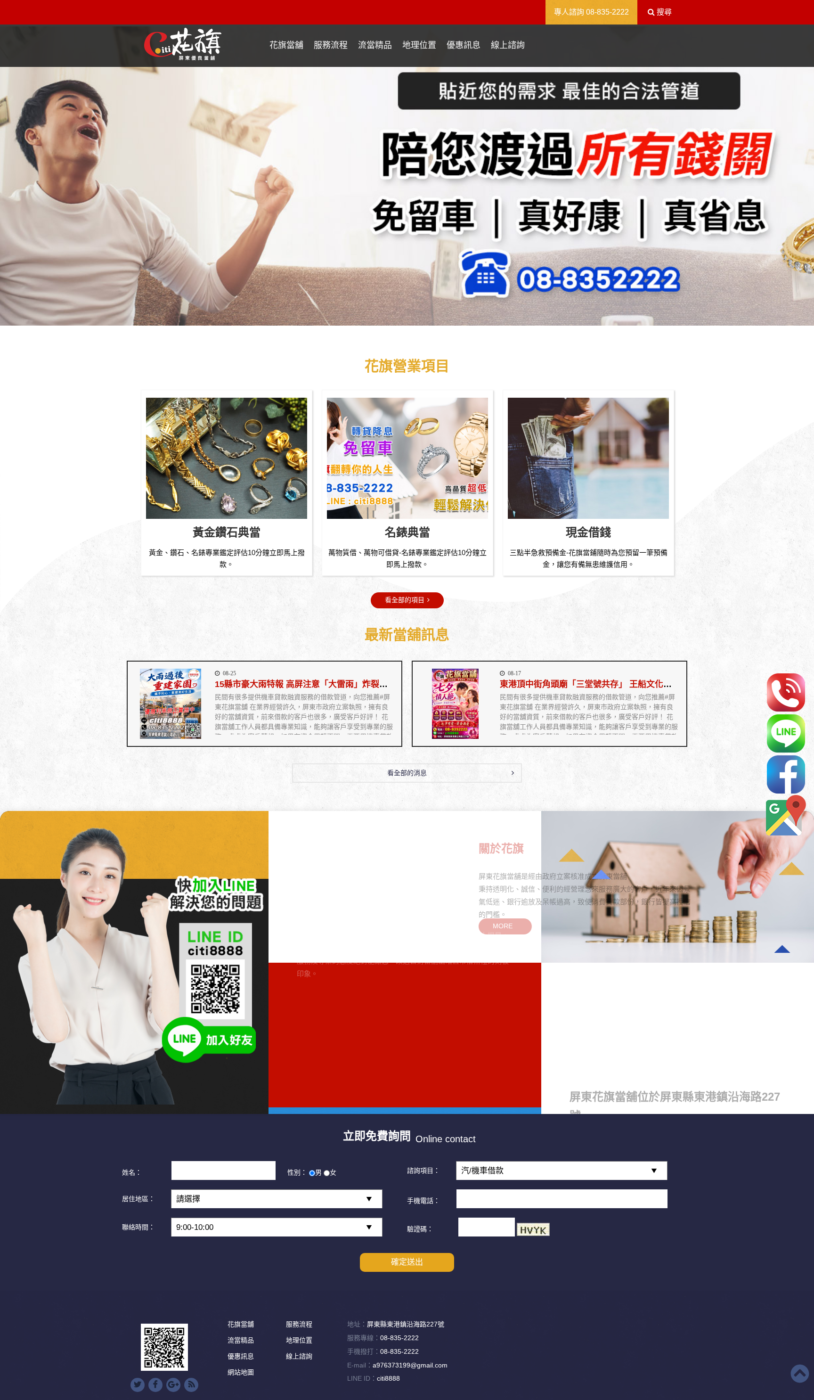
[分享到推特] (137, 1385)
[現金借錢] (407, 458)
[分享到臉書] (155, 1385)
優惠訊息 (463, 45)
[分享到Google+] (173, 1385)
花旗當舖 (286, 45)
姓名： (132, 1172)
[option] (407, 176)
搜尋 (663, 12)
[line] (786, 733)
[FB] (786, 774)
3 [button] (421, 320)
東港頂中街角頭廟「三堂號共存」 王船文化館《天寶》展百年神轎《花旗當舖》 (649, 684)
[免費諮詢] (786, 692)
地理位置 (419, 45)
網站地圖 (241, 1372)
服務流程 (331, 45)
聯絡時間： (138, 1227)
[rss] (191, 1385)
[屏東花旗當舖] (183, 44)
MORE (321, 926)
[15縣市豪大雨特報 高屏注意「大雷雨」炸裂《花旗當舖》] (170, 704)
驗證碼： (420, 1229)
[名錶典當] (588, 458)
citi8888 (388, 1378)
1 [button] (393, 320)
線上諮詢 (508, 45)
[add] (786, 815)
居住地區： (138, 1199)
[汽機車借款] (226, 458)
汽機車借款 (226, 532)
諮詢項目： (423, 1170)
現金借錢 (407, 532)
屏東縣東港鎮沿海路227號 (405, 1324)
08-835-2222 (607, 12)
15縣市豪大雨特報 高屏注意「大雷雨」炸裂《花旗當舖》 (322, 684)
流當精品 (375, 45)
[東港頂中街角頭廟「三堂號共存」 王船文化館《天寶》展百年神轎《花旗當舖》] (455, 704)
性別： (297, 1172)
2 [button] (407, 320)
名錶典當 (588, 532)
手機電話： (423, 1200)
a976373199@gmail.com (410, 1365)
